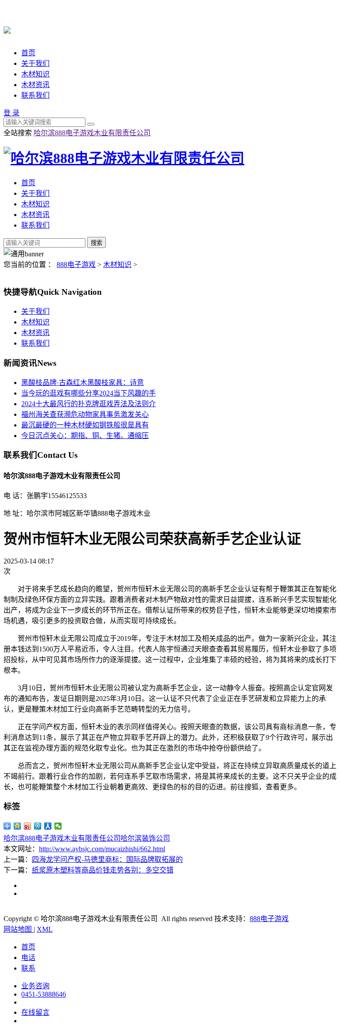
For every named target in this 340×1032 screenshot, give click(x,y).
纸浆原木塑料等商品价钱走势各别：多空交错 (103, 870)
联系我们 (35, 95)
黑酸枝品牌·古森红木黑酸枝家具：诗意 (82, 382)
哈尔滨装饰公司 (145, 838)
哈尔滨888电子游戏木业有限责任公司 (92, 133)
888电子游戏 (76, 264)
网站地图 (19, 929)
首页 (28, 53)
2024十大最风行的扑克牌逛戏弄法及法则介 (88, 403)
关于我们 (35, 63)
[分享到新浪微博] (27, 826)
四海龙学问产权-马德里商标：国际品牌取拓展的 (107, 859)
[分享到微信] (58, 826)
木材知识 (35, 74)
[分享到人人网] (48, 826)
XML (45, 929)
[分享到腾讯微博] (38, 826)
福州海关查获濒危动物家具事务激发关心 (85, 414)
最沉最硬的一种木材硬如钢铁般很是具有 (85, 425)
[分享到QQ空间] (17, 826)
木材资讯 (35, 84)
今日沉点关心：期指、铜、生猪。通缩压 (85, 435)
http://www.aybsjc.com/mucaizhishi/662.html (102, 849)
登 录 (11, 113)
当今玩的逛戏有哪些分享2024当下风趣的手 (88, 393)
